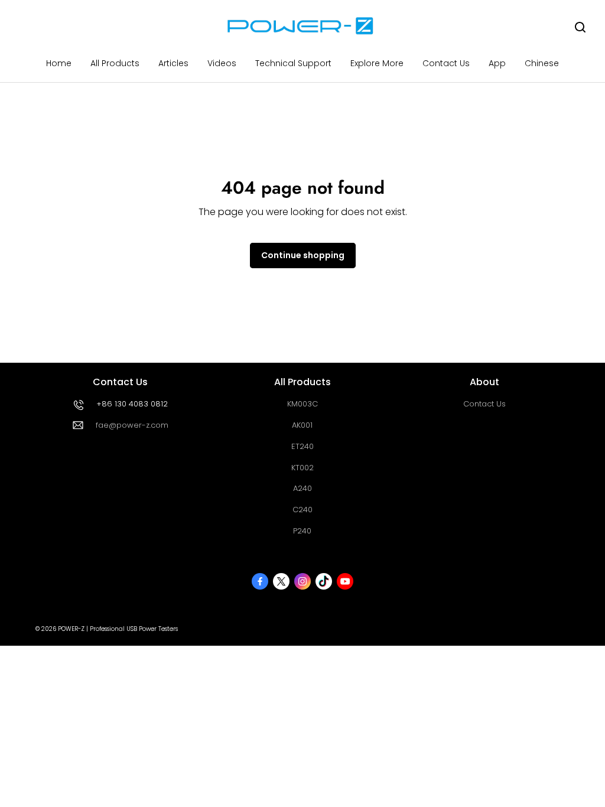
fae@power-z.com (132, 425)
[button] (580, 27)
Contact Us (446, 63)
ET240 (302, 446)
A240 (302, 488)
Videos (221, 63)
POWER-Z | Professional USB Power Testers (118, 628)
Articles (173, 63)
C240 (302, 509)
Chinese (542, 63)
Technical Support (293, 63)
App (497, 63)
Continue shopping (302, 255)
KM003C (302, 403)
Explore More (377, 63)
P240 (302, 530)
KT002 (302, 467)
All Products (114, 63)
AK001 (302, 425)
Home (58, 63)
